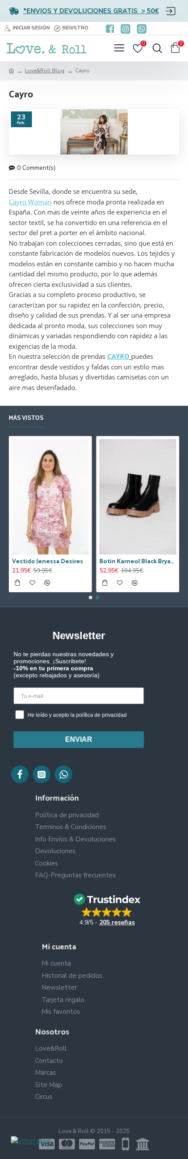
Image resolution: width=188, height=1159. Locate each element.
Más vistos (26, 419)
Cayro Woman (30, 201)
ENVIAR (78, 739)
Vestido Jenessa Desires (47, 562)
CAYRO (118, 356)
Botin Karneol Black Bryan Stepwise (137, 562)
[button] (90, 597)
